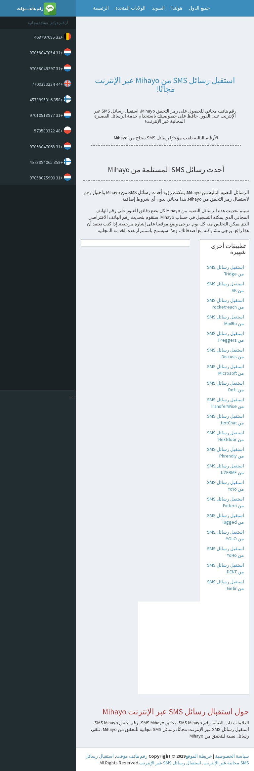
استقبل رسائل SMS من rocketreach (225, 303)
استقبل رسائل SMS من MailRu (225, 320)
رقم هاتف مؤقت (132, 756)
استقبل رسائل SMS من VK (225, 287)
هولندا (176, 8)
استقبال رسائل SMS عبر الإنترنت (170, 763)
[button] (83, 8)
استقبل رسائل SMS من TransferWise (225, 403)
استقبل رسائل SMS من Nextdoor (225, 436)
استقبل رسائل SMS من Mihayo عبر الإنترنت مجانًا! (165, 84)
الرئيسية (101, 8)
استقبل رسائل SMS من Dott (225, 386)
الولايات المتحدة (130, 8)
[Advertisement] (36, 287)
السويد (158, 8)
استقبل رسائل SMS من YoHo (225, 552)
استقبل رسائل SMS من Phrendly (225, 452)
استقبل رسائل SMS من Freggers (225, 336)
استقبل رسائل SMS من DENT (225, 568)
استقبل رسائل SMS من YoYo (225, 485)
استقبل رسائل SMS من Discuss (225, 353)
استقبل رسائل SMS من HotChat (225, 419)
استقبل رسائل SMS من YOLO (225, 535)
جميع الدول (199, 8)
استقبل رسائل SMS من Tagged (225, 518)
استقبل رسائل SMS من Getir (225, 585)
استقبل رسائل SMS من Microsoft (225, 369)
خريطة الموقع (199, 756)
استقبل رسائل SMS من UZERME (225, 469)
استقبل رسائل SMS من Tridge (225, 270)
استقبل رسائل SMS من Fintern (225, 502)
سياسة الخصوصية (232, 756)
